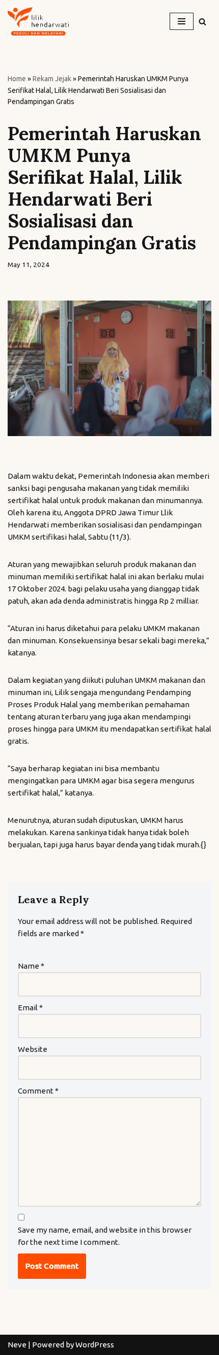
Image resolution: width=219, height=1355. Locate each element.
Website (32, 1049)
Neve (17, 1344)
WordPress (94, 1344)
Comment (38, 1090)
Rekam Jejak (52, 79)
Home (17, 79)
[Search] (202, 21)
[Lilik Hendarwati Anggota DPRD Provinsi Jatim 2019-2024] (38, 21)
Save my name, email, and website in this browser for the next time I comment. (104, 1236)
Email (30, 1007)
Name (31, 966)
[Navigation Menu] (182, 21)
